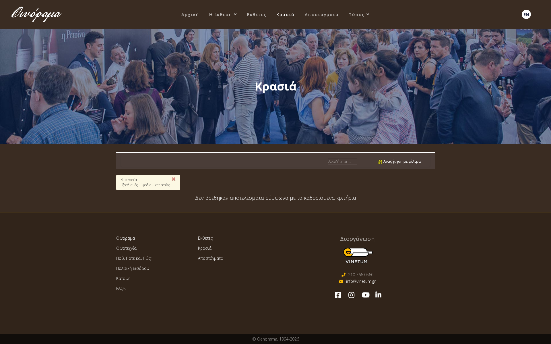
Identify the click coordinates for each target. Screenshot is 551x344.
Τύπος (356, 14)
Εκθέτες (256, 14)
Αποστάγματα (322, 14)
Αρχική (190, 14)
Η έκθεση (220, 14)
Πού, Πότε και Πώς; (134, 258)
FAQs (121, 288)
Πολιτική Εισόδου (132, 268)
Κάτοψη (123, 278)
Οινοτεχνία (126, 248)
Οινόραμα (125, 238)
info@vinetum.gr (361, 281)
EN (526, 14)
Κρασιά (285, 14)
